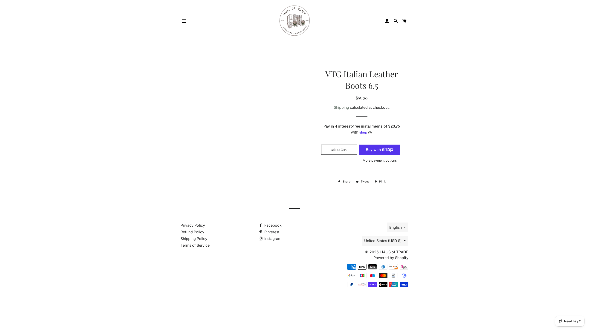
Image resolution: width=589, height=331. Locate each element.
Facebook (272, 225)
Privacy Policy (193, 225)
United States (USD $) (383, 240)
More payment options (380, 160)
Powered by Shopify (390, 257)
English (395, 227)
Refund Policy (192, 232)
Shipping (341, 107)
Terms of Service (195, 245)
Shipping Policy (194, 238)
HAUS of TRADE (394, 252)
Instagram (272, 238)
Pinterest (271, 232)
